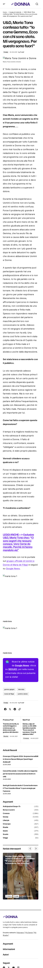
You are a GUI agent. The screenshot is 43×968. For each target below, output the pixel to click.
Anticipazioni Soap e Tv (11, 806)
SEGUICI (12, 669)
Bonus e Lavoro (9, 810)
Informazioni (9, 949)
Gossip (6, 52)
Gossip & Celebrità (15, 12)
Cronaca (26, 738)
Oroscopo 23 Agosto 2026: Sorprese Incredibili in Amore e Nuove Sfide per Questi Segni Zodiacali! (20, 759)
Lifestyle (6, 820)
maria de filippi (9, 694)
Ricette (6, 736)
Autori (6, 954)
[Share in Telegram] (14, 709)
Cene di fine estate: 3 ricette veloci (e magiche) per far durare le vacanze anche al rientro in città (20, 774)
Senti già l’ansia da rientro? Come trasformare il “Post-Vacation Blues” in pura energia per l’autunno (20, 788)
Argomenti (8, 943)
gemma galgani (9, 689)
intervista (21, 689)
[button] (4, 4)
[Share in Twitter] (10, 709)
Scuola (5, 834)
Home (5, 12)
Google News (13, 568)
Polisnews (20, 933)
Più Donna (29, 933)
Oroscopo (7, 824)
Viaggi (5, 838)
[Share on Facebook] (5, 709)
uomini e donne (23, 694)
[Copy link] (19, 709)
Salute (5, 831)
